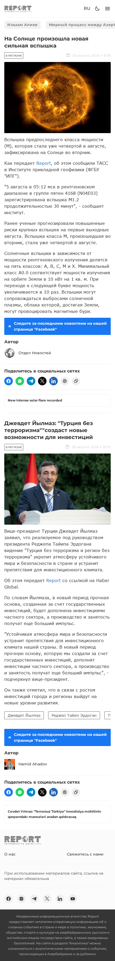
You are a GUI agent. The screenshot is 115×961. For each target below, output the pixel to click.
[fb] (8, 381)
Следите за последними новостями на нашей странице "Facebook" (60, 326)
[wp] (20, 381)
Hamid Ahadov (32, 764)
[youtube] (72, 898)
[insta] (21, 898)
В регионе (14, 55)
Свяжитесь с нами (85, 854)
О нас (10, 854)
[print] (64, 381)
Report (43, 163)
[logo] (18, 8)
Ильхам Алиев (22, 24)
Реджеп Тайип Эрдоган (74, 715)
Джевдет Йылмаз (24, 715)
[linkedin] (53, 381)
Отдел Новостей (34, 352)
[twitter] (42, 381)
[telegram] (31, 381)
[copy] (76, 381)
